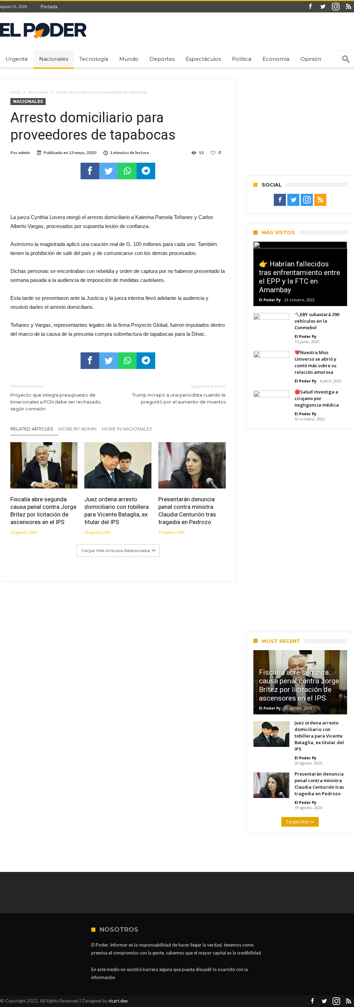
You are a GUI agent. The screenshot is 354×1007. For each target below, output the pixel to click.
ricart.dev (118, 1001)
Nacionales (38, 92)
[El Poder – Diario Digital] (43, 23)
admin (24, 152)
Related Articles (31, 428)
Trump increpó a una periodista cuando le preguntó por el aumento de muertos (178, 394)
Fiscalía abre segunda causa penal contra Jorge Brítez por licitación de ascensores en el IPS (43, 510)
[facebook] (90, 171)
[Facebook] (310, 6)
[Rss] (348, 6)
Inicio (15, 92)
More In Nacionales (127, 428)
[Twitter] (322, 6)
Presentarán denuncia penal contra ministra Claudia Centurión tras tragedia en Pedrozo (187, 510)
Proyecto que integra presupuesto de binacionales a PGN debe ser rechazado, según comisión (56, 397)
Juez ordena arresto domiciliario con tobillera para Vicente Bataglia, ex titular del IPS (116, 510)
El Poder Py (270, 299)
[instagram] (335, 6)
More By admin (77, 428)
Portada (49, 6)
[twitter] (108, 171)
